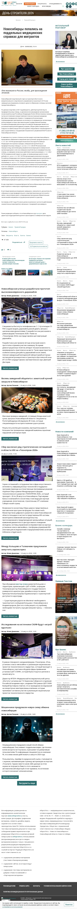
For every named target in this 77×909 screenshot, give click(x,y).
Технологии (65, 147)
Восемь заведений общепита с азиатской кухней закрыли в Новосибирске (66, 226)
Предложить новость (36, 242)
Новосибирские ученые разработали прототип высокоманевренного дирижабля (66, 152)
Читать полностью (10, 368)
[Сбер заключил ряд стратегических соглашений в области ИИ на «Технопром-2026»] (27, 468)
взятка (22, 235)
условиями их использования (12, 907)
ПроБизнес (72, 651)
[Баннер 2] (20, 272)
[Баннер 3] (33, 272)
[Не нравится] (8, 250)
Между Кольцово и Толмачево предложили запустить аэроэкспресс (66, 271)
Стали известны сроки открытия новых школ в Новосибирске (66, 196)
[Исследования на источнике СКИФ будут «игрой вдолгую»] (27, 646)
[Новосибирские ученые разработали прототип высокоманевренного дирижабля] (27, 310)
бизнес (28, 235)
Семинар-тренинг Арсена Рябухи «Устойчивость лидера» (66, 549)
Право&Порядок (29, 20)
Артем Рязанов (12, 385)
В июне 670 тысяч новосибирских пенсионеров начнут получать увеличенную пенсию (13, 261)
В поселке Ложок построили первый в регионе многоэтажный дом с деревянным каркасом (40, 261)
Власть (59, 176)
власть (16, 235)
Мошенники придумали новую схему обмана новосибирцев (66, 312)
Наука (59, 147)
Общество (60, 192)
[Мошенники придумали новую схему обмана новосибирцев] (27, 729)
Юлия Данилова (13, 296)
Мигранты (9, 235)
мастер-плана (22, 584)
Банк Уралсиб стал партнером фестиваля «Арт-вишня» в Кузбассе (66, 496)
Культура (66, 176)
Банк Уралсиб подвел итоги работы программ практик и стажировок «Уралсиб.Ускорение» (66, 510)
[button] (63, 6)
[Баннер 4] (47, 272)
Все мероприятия (61, 575)
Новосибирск (13, 231)
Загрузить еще (27, 783)
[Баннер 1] (7, 272)
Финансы (60, 163)
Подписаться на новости (39, 246)
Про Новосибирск (66, 74)
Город (65, 251)
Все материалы (60, 61)
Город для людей (66, 79)
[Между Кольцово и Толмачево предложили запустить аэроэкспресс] (27, 568)
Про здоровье (67, 69)
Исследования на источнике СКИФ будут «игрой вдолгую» (66, 285)
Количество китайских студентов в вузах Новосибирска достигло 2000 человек (66, 210)
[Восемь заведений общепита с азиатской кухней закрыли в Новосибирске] (27, 400)
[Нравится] (2, 250)
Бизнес (18, 20)
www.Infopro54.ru (15, 816)
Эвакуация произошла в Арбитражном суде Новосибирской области (66, 341)
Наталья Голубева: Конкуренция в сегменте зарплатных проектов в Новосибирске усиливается (66, 54)
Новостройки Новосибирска (67, 85)
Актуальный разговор (62, 26)
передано (39, 213)
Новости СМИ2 (6, 269)
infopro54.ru (17, 837)
